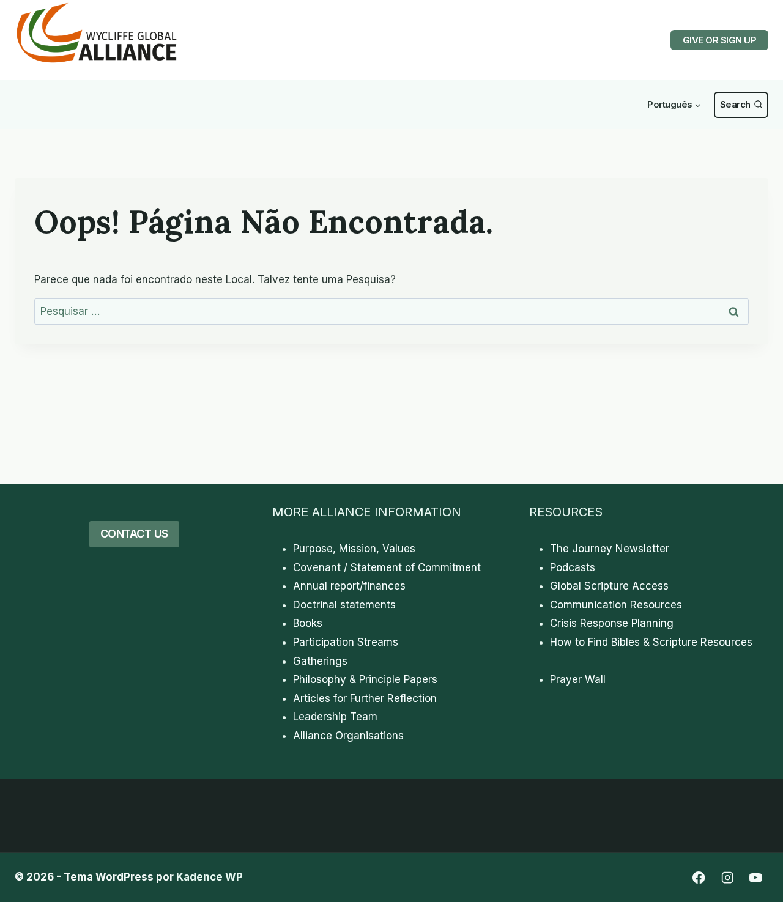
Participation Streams (345, 642)
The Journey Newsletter (609, 548)
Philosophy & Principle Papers (365, 679)
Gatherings (320, 661)
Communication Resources (616, 605)
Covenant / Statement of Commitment (387, 567)
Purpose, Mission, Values (354, 548)
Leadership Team (335, 717)
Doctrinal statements (344, 605)
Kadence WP (209, 877)
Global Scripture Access (609, 586)
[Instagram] (727, 877)
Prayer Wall (578, 679)
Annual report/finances (349, 586)
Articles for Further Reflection (365, 698)
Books (307, 623)
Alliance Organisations (348, 736)
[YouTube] (755, 877)
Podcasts (572, 567)
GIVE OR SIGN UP (720, 40)
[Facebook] (698, 877)
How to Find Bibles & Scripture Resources (651, 642)
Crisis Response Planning (612, 623)
